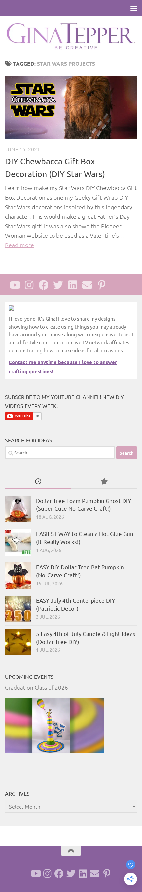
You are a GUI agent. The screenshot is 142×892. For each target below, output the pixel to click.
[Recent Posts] (38, 481)
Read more (19, 244)
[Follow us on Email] (87, 285)
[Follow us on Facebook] (44, 285)
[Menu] (133, 8)
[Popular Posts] (104, 481)
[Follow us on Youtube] (14, 285)
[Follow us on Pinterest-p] (102, 285)
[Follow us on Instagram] (29, 285)
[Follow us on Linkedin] (73, 285)
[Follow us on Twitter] (58, 285)
